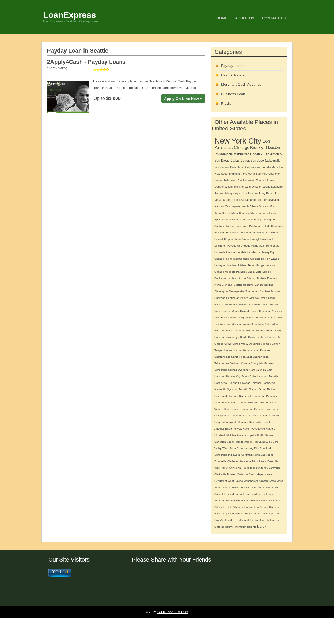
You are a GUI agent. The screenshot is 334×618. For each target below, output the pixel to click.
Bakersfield (233, 232)
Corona (245, 363)
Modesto (230, 271)
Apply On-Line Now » (183, 98)
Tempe (267, 343)
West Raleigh (255, 219)
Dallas (235, 160)
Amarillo (232, 317)
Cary (269, 500)
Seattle (260, 180)
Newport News (246, 317)
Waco (225, 448)
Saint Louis (241, 226)
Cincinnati (277, 226)
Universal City (254, 494)
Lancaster (272, 409)
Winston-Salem (247, 304)
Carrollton (220, 441)
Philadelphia (223, 154)
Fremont (272, 278)
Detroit (245, 160)
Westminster (258, 500)
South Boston (246, 180)
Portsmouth (243, 520)
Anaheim (219, 226)
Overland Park (246, 369)
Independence (259, 467)
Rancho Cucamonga (226, 337)
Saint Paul (266, 239)
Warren (218, 409)
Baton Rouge (256, 265)
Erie (262, 520)
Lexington (220, 265)
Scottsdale (240, 284)
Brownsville (274, 337)
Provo (261, 487)
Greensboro (257, 258)
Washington (232, 186)
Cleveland (272, 199)
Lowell (227, 507)
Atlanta (253, 206)
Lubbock (233, 278)
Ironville (256, 232)
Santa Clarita (248, 337)
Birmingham (242, 258)
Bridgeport (259, 395)
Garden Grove (223, 343)
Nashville (277, 186)
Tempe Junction (224, 350)
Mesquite (259, 409)
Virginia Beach (240, 206)
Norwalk (263, 480)
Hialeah (242, 265)
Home (221, 18)
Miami (234, 212)
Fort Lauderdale (235, 330)
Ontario (274, 324)
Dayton (276, 343)
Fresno (261, 199)
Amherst (242, 435)
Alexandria (265, 415)
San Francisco (253, 167)
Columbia (247, 454)
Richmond (263, 304)
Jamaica (270, 265)
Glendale (241, 252)
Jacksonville (272, 160)
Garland (219, 271)
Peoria (263, 461)
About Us (244, 18)
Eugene (232, 382)
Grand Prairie (267, 389)
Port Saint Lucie (262, 441)
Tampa (230, 226)
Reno (250, 284)
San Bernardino (263, 284)
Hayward (233, 395)
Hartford (270, 428)
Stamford (265, 448)
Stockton (245, 232)
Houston (273, 147)
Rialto (240, 513)
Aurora (246, 239)
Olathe (231, 461)
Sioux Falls (245, 395)
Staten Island (231, 199)
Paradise (241, 271)
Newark (218, 239)
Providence (263, 317)
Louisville (219, 252)
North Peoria (241, 467)
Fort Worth (248, 173)
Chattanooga (222, 356)
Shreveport (221, 291)
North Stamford (266, 435)
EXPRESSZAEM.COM (172, 612)
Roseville (272, 461)
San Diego (222, 160)
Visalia (254, 487)
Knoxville (219, 330)
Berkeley (226, 526)
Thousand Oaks (248, 415)
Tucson (219, 193)
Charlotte (274, 173)
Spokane (219, 297)
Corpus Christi (232, 239)
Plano (254, 245)
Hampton (262, 376)
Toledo (266, 226)
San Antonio (272, 154)
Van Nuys (241, 402)
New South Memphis (227, 173)
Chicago (241, 147)
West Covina (235, 480)
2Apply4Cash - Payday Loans (86, 62)
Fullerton (253, 402)
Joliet (262, 402)
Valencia (261, 369)
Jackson (237, 324)
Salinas (232, 369)
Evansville (220, 461)
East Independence (261, 474)
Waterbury (220, 487)
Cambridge (267, 513)
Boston (218, 180)
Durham (261, 278)
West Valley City (224, 467)
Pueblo (230, 500)
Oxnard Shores (249, 311)
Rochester (220, 278)
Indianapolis (221, 167)
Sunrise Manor (230, 311)
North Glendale (223, 284)
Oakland (264, 206)
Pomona (265, 350)
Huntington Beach (237, 297)
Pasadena (220, 382)
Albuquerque (233, 193)
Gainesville (255, 422)
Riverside (219, 232)
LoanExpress (69, 15)
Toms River (236, 448)
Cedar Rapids (235, 441)
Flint (256, 448)
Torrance (256, 382)
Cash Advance (233, 75)
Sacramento (248, 199)
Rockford (235, 363)
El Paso (270, 180)
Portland (245, 186)
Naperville (220, 389)
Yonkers (265, 291)
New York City (237, 141)
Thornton (219, 500)
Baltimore (261, 173)
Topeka (251, 435)
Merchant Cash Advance (241, 84)
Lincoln (230, 252)
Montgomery (252, 291)
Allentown (272, 487)
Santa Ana (240, 219)
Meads (266, 232)
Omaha (226, 212)
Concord (243, 422)
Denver (219, 186)
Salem (245, 376)
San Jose (257, 160)
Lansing (248, 448)
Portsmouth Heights (244, 526)
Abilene (240, 461)
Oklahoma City (261, 186)
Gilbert (250, 330)
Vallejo (248, 441)
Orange (219, 415)
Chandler (219, 258)
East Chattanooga (257, 356)
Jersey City (268, 252)
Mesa (273, 206)
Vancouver (253, 350)
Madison (232, 265)
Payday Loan (232, 66)
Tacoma (275, 291)
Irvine (217, 311)
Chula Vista (254, 271)
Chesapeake (236, 291)
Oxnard (259, 330)
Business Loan (233, 94)
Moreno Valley (272, 330)
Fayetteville (258, 428)
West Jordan (227, 520)
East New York (261, 324)
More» (261, 526)
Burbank (240, 494)
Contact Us (274, 18)
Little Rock (220, 317)
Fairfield (229, 494)
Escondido (228, 402)
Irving (264, 297)
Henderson (254, 252)
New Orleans (250, 193)
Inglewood (234, 454)
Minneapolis (257, 212)
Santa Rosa (238, 356)
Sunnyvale (230, 422)
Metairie (273, 376)
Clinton (270, 520)
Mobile (274, 304)
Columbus (236, 167)
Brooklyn (257, 147)
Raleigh (255, 239)
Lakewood (220, 395)
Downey (232, 474)
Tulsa (217, 212)
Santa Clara (251, 507)
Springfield (257, 363)
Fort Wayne (272, 258)
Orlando (251, 278)
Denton (254, 520)
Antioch (219, 494)
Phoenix (256, 154)
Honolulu (244, 212)
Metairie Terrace (248, 389)
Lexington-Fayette (225, 245)
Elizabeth (220, 435)
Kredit (226, 103)
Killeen (218, 507)
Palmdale (271, 402)
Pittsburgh (255, 226)
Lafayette (274, 467)
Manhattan (241, 154)
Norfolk (230, 258)
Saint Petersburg (269, 245)
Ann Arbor (252, 461)
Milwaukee (230, 180)
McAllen (231, 435)
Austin (267, 167)
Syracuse (232, 389)
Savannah (247, 409)
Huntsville (240, 350)
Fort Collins (231, 415)
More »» (191, 88)
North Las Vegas (263, 454)
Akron (242, 278)
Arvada (264, 507)
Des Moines (231, 304)
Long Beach (266, 193)
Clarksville (220, 474)
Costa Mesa (276, 480)
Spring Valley (240, 343)
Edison (277, 500)
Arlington (269, 219)
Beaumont (220, 480)
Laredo (266, 271)
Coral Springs (232, 409)
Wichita (228, 219)
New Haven (243, 428)
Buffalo (275, 232)
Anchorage (243, 245)
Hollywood (244, 382)
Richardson (269, 494)
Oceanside (255, 343)
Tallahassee (221, 363)
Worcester (226, 324)
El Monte (230, 428)
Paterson (269, 363)
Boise (253, 376)
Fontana (262, 337)
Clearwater (234, 487)
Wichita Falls (252, 513)
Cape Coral (230, 513)
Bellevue (242, 474)
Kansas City (222, 206)
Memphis (277, 167)
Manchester (251, 480)
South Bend (243, 500)
